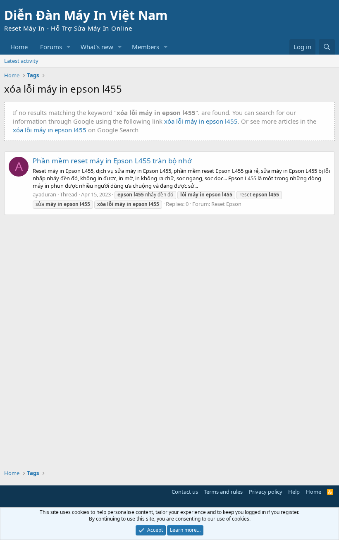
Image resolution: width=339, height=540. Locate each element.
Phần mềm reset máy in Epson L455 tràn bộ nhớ (112, 160)
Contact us (185, 491)
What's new (97, 47)
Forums (51, 47)
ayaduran (44, 194)
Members (145, 47)
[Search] (327, 47)
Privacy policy (265, 491)
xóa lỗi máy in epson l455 (201, 121)
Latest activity (21, 61)
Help (294, 491)
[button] (68, 47)
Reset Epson (226, 204)
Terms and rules (223, 491)
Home (19, 47)
